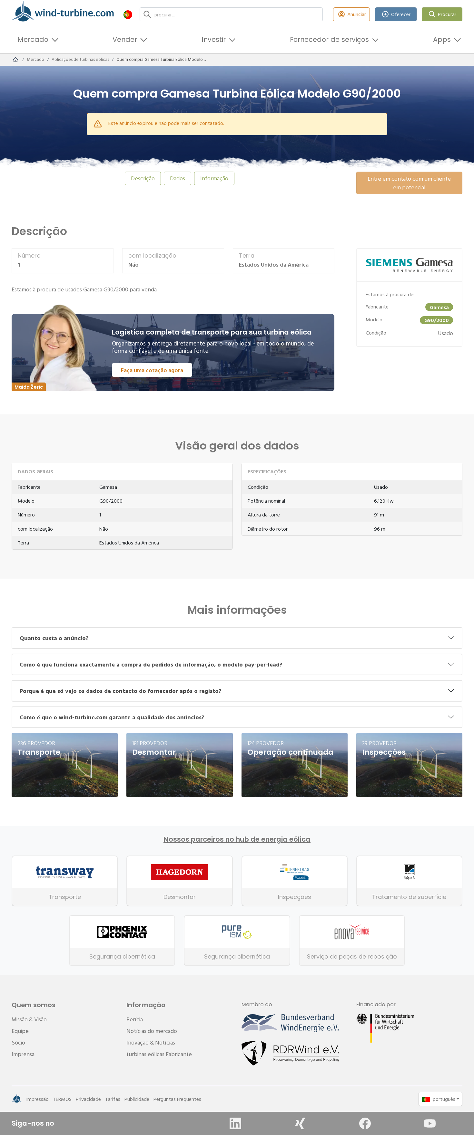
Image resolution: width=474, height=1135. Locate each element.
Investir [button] (214, 39)
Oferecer (400, 14)
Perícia (134, 1019)
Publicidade (136, 1099)
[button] (127, 14)
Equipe (20, 1031)
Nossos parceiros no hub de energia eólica (237, 839)
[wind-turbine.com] (15, 59)
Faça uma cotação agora (152, 370)
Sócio (18, 1042)
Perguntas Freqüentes (177, 1099)
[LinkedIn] (235, 1123)
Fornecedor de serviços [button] (329, 39)
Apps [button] (442, 39)
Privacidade (88, 1099)
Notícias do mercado (151, 1031)
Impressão (37, 1099)
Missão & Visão (29, 1019)
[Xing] (300, 1123)
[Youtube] (430, 1123)
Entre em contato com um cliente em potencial (409, 183)
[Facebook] (365, 1123)
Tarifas (112, 1099)
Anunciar (356, 14)
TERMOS (62, 1099)
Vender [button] (125, 39)
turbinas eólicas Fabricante (159, 1054)
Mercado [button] (32, 39)
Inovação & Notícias (150, 1042)
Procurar (447, 14)
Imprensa (23, 1054)
